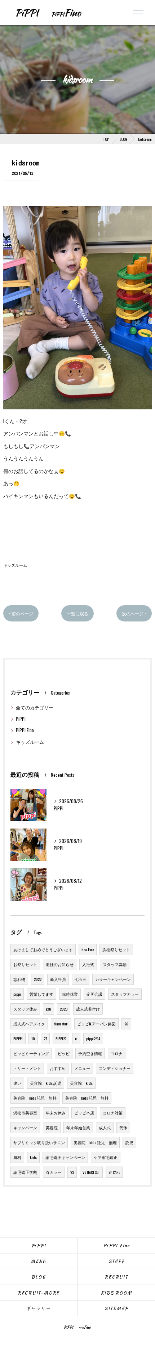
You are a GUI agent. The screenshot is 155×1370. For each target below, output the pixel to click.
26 (126, 1024)
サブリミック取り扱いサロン (39, 1142)
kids (33, 1157)
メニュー (82, 1068)
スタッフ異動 (115, 964)
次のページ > (134, 613)
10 (33, 1038)
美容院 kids (81, 1083)
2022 (37, 979)
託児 (129, 1142)
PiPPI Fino (25, 730)
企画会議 (94, 994)
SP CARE (114, 1172)
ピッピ (64, 1053)
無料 (17, 1157)
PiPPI (21, 719)
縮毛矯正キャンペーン (65, 1157)
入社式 (88, 964)
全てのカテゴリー (34, 707)
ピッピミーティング (31, 1053)
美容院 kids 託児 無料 (35, 1098)
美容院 (52, 1127)
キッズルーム (15, 565)
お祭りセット (25, 964)
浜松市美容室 (25, 1113)
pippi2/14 (93, 1038)
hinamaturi (61, 1024)
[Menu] (138, 13)
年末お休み (56, 1113)
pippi (17, 994)
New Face (87, 949)
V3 (72, 1172)
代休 (123, 1127)
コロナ (117, 1053)
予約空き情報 (90, 1053)
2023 (63, 1009)
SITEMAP (116, 1308)
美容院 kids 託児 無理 (95, 1142)
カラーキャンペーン (113, 979)
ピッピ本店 (84, 1113)
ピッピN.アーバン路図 (96, 1024)
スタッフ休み (25, 1009)
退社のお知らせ (60, 964)
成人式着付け (88, 1009)
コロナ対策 (113, 1113)
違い (17, 1083)
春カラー (54, 1172)
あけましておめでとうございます (43, 949)
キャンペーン (25, 1127)
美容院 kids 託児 (45, 1083)
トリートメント (27, 1068)
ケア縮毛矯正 (106, 1157)
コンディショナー (114, 1068)
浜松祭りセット (116, 949)
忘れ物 (19, 979)
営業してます (41, 994)
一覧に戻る (77, 613)
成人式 (105, 1127)
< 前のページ (21, 613)
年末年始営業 (78, 1127)
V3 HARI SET (91, 1172)
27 (45, 1038)
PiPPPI (18, 1038)
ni (76, 1038)
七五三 (81, 979)
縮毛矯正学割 (25, 1172)
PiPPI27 (61, 1038)
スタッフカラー (125, 994)
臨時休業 (70, 994)
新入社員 (58, 979)
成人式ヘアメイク (29, 1024)
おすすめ (58, 1068)
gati (48, 1009)
